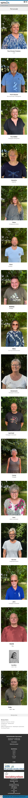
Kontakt (14, 757)
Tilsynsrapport (14, 741)
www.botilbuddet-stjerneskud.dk (19, 796)
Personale (6, 5)
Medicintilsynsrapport (14, 744)
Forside (2, 5)
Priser (14, 754)
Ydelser (14, 752)
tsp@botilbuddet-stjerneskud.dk (14, 793)
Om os (14, 753)
